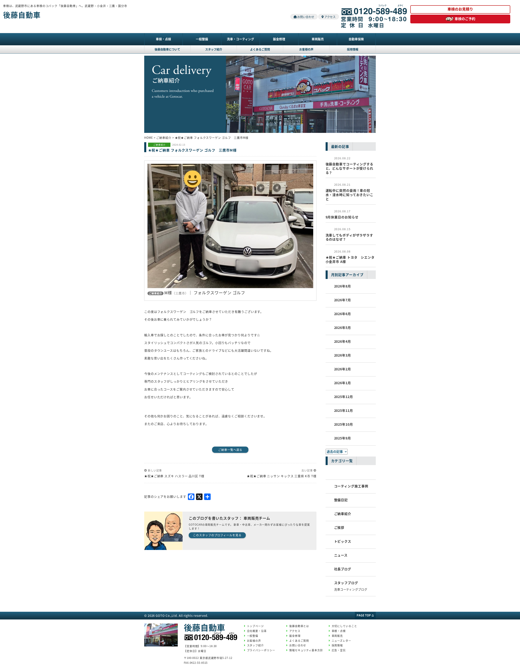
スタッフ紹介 (213, 49)
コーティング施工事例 (351, 486)
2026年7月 (342, 299)
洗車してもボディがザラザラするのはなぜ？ (349, 234)
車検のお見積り (460, 9)
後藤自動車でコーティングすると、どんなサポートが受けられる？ (350, 165)
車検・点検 (163, 39)
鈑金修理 (279, 39)
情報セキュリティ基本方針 (306, 650)
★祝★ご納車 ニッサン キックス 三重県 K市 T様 (281, 476)
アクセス (330, 17)
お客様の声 (306, 49)
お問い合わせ (305, 17)
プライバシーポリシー (261, 650)
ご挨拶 (339, 527)
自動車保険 (356, 39)
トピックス (342, 541)
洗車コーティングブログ (350, 589)
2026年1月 (342, 382)
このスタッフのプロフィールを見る (217, 535)
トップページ (255, 626)
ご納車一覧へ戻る (230, 450)
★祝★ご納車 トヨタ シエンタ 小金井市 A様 (350, 256)
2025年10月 (343, 424)
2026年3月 (342, 355)
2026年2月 (342, 369)
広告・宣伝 (339, 650)
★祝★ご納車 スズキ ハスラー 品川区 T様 (176, 476)
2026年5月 (342, 327)
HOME (148, 138)
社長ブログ (342, 568)
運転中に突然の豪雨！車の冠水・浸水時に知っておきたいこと (350, 191)
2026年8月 (342, 286)
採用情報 (352, 49)
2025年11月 (343, 410)
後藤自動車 (22, 14)
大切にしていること (344, 626)
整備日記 (341, 499)
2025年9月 (342, 438)
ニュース (341, 555)
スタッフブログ (346, 582)
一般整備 (202, 39)
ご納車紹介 (342, 513)
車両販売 (318, 39)
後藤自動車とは (299, 626)
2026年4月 (342, 341)
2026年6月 (342, 313)
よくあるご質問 (260, 49)
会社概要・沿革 (257, 631)
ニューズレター (341, 640)
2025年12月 (343, 396)
